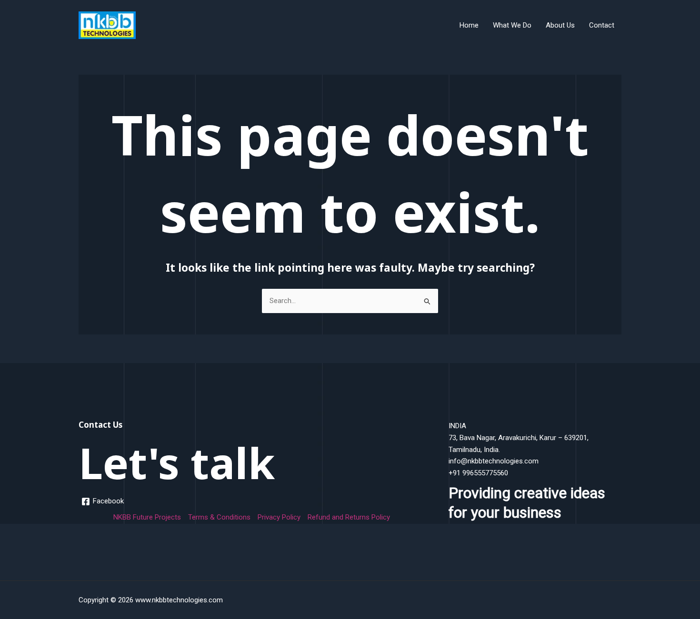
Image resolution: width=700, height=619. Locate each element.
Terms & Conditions (219, 517)
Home (469, 25)
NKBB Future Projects (147, 517)
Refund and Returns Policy (349, 517)
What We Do (512, 25)
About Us (560, 25)
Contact (601, 25)
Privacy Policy (279, 517)
